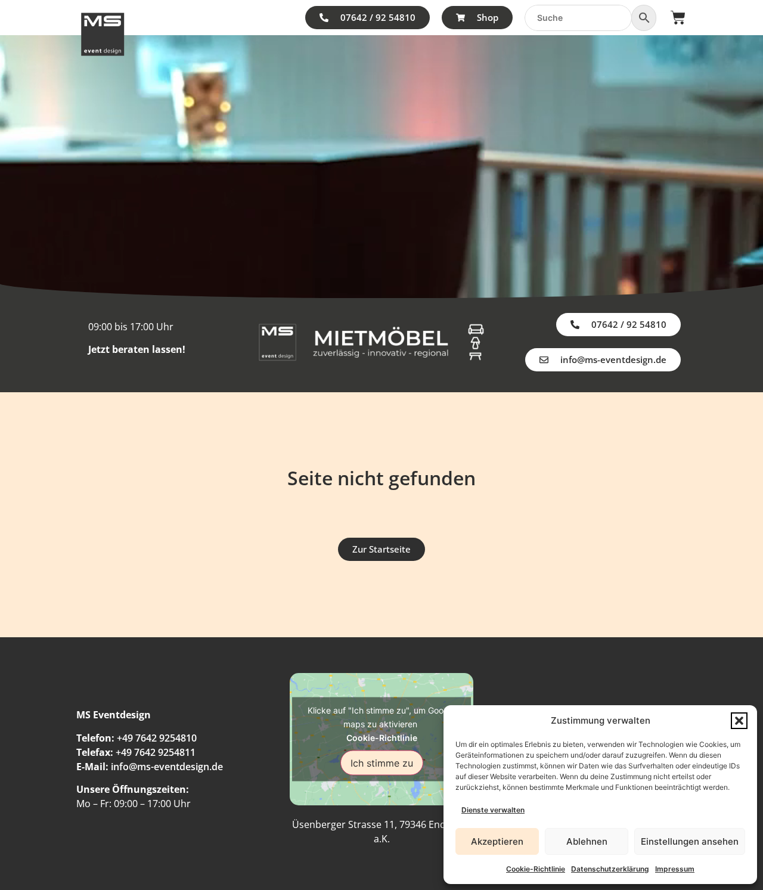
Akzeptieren (497, 841)
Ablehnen (586, 841)
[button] (739, 721)
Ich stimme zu (382, 762)
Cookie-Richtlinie (535, 868)
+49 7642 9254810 (157, 738)
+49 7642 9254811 (156, 752)
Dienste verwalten (493, 809)
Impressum (674, 868)
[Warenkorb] (678, 17)
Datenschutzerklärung (610, 868)
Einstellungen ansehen (690, 841)
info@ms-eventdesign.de (167, 766)
